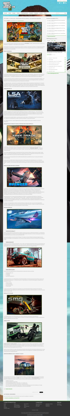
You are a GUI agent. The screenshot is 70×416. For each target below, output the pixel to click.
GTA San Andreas (17, 407)
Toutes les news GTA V (51, 36)
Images (13, 13)
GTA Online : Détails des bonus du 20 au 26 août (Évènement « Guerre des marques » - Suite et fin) (56, 20)
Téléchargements (24, 13)
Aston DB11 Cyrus (51, 71)
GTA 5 (5, 406)
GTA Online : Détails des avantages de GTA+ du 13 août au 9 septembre (56, 28)
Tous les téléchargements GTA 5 (53, 73)
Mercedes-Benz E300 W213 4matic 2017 (55, 66)
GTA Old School (26, 406)
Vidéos (18, 13)
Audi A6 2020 (50, 59)
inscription (60, 0)
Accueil (5, 13)
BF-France (37, 406)
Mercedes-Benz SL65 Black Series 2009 (54, 52)
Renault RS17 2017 (51, 67)
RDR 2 (25, 407)
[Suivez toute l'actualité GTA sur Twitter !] (60, 2)
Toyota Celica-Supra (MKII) (52, 69)
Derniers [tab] (48, 40)
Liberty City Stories (17, 406)
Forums (41, 13)
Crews (45, 13)
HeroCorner (48, 406)
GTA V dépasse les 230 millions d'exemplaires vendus (56, 30)
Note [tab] (55, 40)
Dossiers (31, 13)
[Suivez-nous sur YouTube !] (64, 2)
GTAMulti (5, 407)
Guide (10, 13)
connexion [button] (64, 0)
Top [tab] (52, 40)
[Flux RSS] (65, 2)
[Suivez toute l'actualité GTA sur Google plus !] (61, 2)
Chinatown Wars (7, 408)
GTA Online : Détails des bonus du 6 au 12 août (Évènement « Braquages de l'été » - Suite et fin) (56, 33)
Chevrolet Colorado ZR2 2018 (53, 64)
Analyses (36, 13)
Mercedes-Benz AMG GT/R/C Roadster (55, 61)
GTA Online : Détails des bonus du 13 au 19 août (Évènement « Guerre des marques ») (56, 25)
